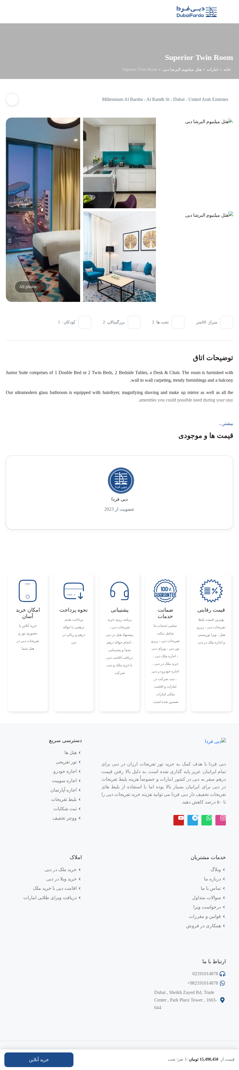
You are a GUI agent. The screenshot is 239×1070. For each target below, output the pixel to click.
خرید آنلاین (39, 1059)
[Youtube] (178, 820)
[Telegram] (192, 820)
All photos (27, 287)
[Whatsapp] (206, 820)
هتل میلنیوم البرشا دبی (182, 69)
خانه (227, 69)
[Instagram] (220, 820)
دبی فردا (119, 499)
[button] (25, 11)
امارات (212, 69)
